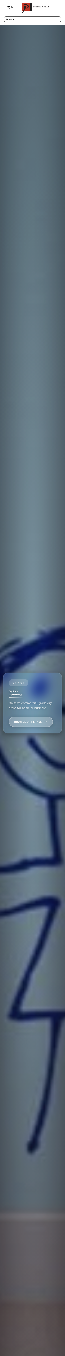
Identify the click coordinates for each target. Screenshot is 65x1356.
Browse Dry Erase (28, 721)
